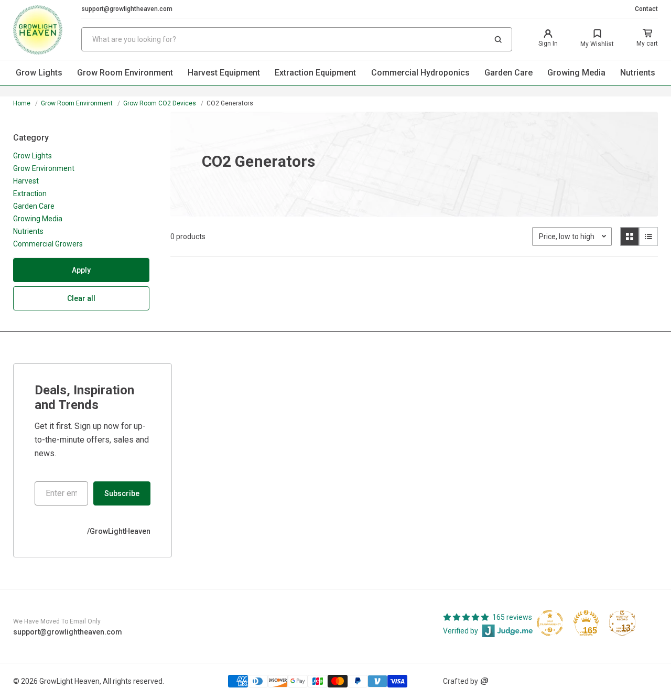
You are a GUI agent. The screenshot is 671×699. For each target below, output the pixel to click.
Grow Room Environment (125, 73)
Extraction (30, 193)
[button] (498, 39)
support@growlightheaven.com (126, 9)
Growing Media (576, 73)
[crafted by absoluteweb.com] (484, 681)
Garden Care (508, 73)
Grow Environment (43, 168)
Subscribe (121, 493)
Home (21, 103)
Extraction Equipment (315, 73)
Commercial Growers (48, 244)
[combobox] (296, 39)
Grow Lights (39, 73)
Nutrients (637, 73)
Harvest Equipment (224, 73)
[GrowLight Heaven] (47, 30)
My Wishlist (597, 44)
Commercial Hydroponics (420, 73)
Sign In (548, 43)
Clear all (81, 298)
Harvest (26, 181)
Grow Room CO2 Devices (159, 103)
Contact (646, 9)
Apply (81, 270)
